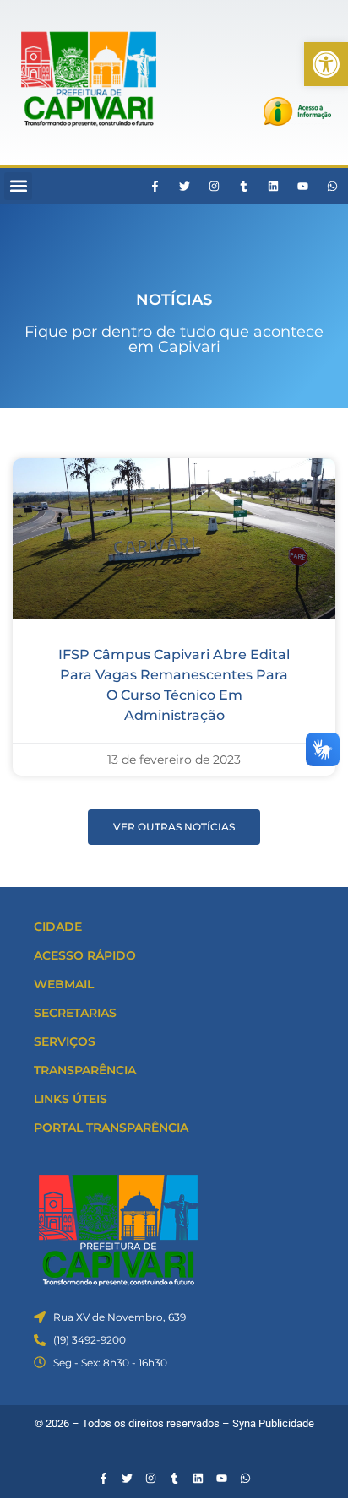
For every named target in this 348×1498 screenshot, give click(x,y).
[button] (18, 186)
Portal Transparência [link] (111, 1127)
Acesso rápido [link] (85, 955)
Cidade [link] (58, 926)
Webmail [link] (64, 984)
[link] (326, 64)
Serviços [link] (64, 1041)
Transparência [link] (85, 1070)
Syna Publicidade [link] (273, 1423)
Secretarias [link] (75, 1012)
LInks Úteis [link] (70, 1098)
